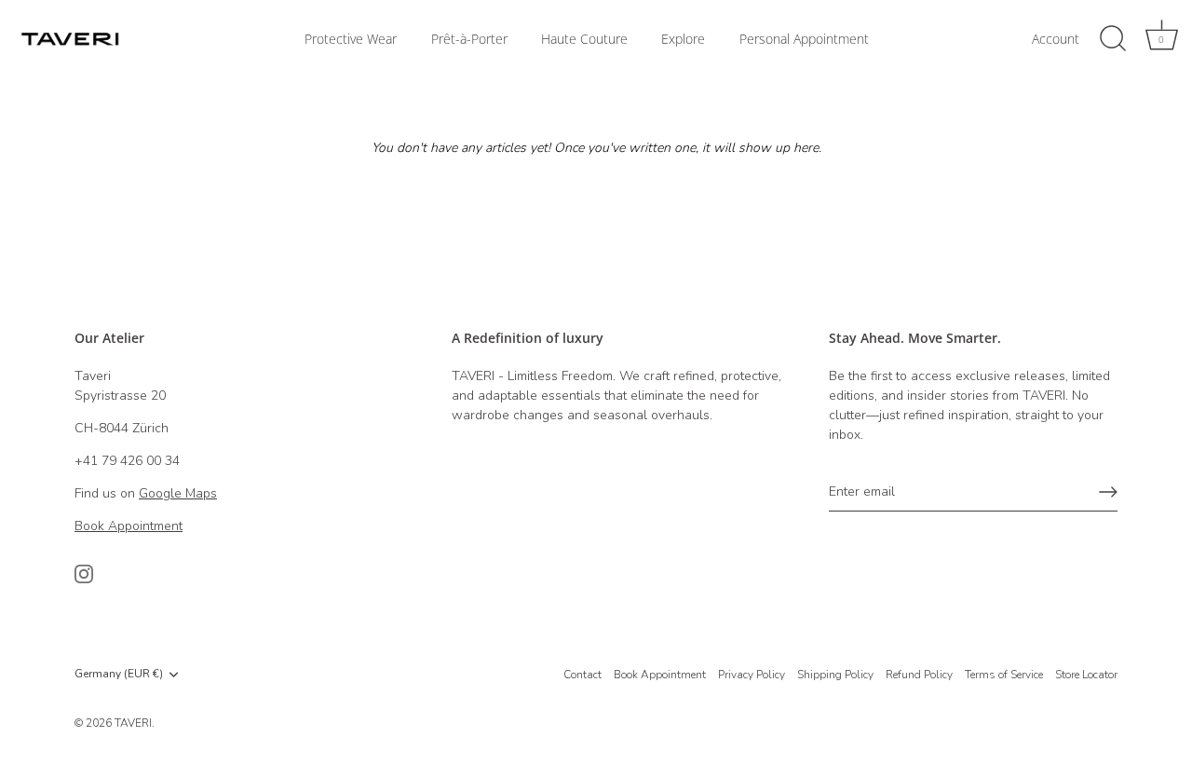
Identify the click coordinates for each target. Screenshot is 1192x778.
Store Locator (1086, 674)
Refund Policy (919, 674)
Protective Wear (351, 39)
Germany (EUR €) (118, 674)
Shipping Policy (835, 674)
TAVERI (133, 723)
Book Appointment (660, 674)
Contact (582, 674)
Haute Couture (584, 39)
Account (1055, 39)
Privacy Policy (751, 674)
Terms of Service (1004, 674)
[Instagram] (83, 573)
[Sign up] (1108, 492)
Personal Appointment (804, 39)
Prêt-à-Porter (469, 39)
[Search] (1112, 39)
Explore (683, 39)
